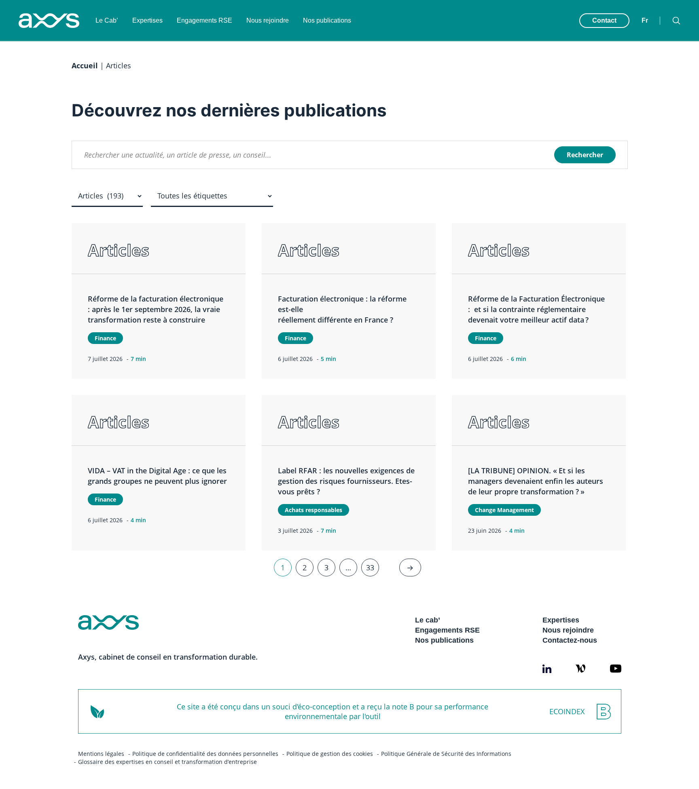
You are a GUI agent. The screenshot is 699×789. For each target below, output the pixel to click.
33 (370, 567)
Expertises (147, 20)
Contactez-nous (569, 640)
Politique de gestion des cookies (329, 753)
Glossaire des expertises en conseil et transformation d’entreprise (167, 762)
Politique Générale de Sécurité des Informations (446, 753)
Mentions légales (101, 753)
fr (645, 20)
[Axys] (49, 20)
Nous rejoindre (267, 20)
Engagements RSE (204, 20)
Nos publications (327, 20)
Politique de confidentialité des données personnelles (205, 753)
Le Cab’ (106, 20)
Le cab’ (427, 620)
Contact (604, 20)
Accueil (85, 65)
